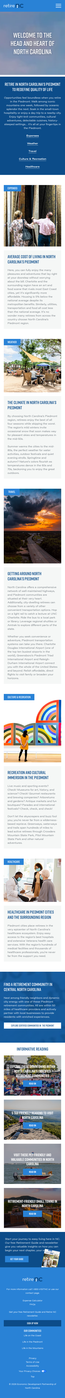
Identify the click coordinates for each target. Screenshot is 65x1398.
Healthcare (32, 166)
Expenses (32, 135)
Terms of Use (32, 1362)
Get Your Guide (16, 1259)
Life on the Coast (32, 1335)
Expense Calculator (32, 1300)
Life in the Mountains (32, 1348)
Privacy (32, 1358)
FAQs (32, 1304)
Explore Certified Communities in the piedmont (32, 1025)
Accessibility (32, 1365)
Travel (32, 151)
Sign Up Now (32, 1323)
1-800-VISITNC (40, 1289)
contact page (32, 1293)
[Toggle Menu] (58, 6)
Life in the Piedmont (32, 1341)
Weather (32, 143)
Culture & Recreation (32, 159)
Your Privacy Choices (29, 1371)
